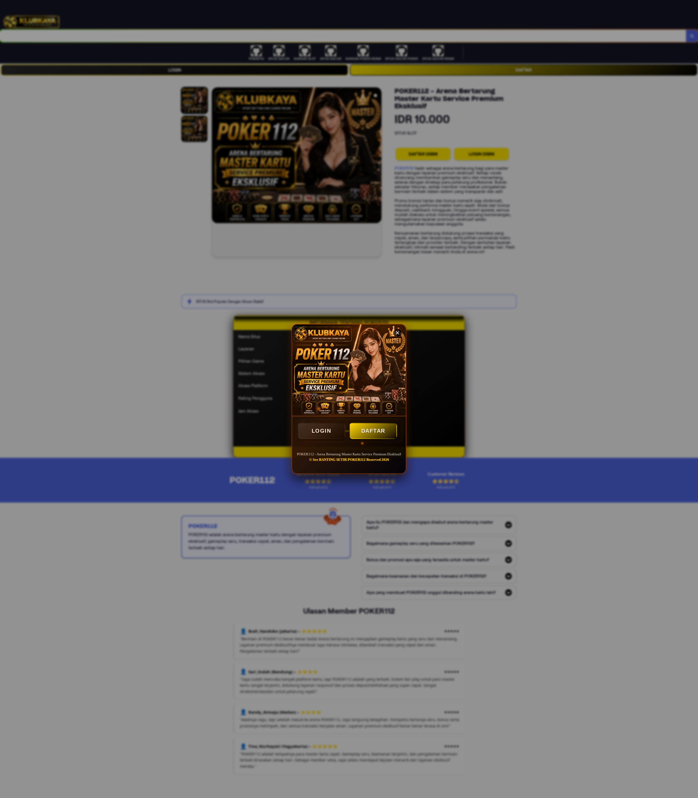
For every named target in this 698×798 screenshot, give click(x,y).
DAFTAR (373, 431)
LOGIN (321, 431)
